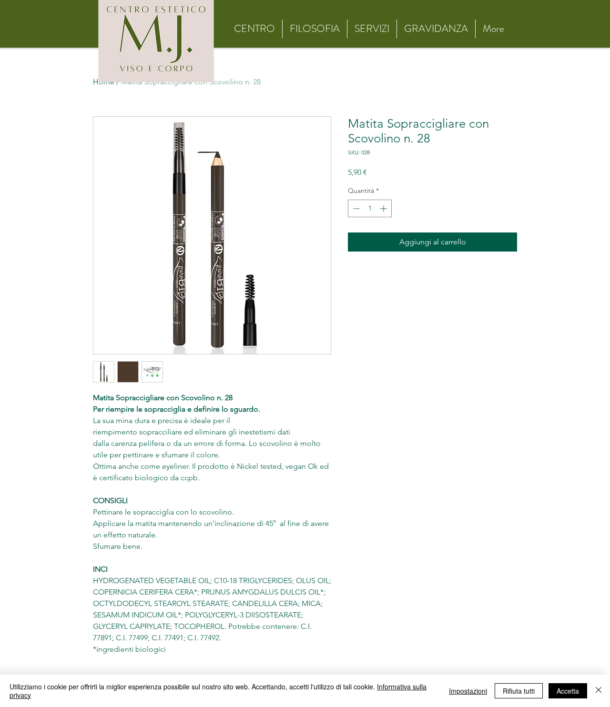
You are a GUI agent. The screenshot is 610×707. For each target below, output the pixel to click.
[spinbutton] (369, 208)
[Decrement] (355, 208)
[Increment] (384, 208)
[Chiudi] (598, 690)
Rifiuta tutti (519, 691)
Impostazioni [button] (468, 691)
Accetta (568, 691)
